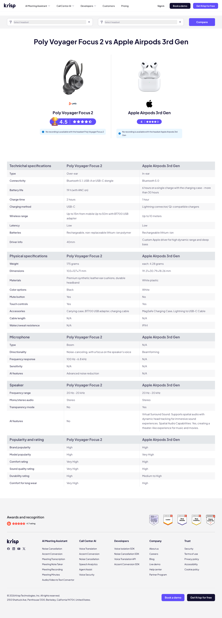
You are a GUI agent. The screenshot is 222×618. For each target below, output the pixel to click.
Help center (155, 569)
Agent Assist (85, 569)
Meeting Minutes (51, 574)
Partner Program (158, 574)
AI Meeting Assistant (36, 5)
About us (154, 548)
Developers (87, 5)
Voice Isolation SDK (124, 548)
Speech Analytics (88, 564)
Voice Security (86, 574)
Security (188, 548)
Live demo (154, 564)
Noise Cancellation (52, 548)
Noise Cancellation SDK (126, 553)
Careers (153, 553)
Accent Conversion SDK (126, 564)
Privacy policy (191, 558)
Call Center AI (64, 5)
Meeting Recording (52, 569)
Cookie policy (191, 569)
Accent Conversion (52, 553)
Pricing (125, 5)
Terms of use (191, 553)
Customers (109, 5)
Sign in (160, 5)
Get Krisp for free (205, 5)
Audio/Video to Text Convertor (58, 579)
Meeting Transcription (53, 558)
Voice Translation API (125, 558)
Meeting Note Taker (52, 564)
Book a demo (180, 5)
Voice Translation (88, 548)
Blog (151, 558)
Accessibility (191, 564)
